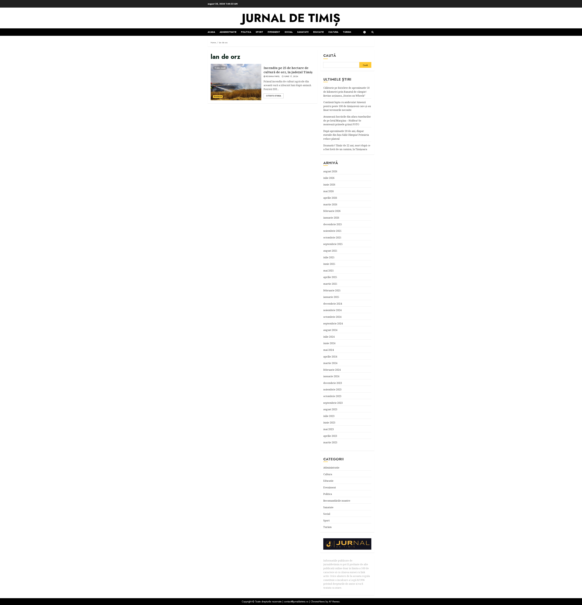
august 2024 (330, 330)
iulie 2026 (328, 178)
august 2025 (330, 250)
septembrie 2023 (333, 402)
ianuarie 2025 (331, 297)
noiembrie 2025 (332, 231)
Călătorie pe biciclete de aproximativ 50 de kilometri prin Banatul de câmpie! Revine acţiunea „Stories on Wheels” (346, 91)
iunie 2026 (329, 184)
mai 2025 (328, 270)
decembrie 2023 (332, 383)
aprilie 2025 (330, 277)
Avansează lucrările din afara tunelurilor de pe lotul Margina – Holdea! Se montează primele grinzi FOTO (347, 120)
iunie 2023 (329, 422)
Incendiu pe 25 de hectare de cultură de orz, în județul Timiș (236, 82)
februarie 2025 (332, 290)
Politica (246, 32)
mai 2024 (328, 350)
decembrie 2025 (332, 224)
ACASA (211, 32)
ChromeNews (318, 601)
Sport (259, 32)
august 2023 (330, 409)
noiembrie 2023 (332, 389)
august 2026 (330, 171)
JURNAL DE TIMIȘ (291, 18)
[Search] (372, 32)
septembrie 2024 (333, 323)
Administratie (228, 32)
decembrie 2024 (332, 303)
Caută (329, 55)
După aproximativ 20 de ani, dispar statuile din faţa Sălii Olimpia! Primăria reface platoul (346, 134)
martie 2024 (330, 363)
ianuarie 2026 (331, 217)
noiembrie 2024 (332, 310)
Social (289, 32)
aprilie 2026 (330, 197)
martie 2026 (330, 204)
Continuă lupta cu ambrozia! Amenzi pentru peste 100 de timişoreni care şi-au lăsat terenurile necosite (347, 106)
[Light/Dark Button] (366, 32)
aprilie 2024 (330, 356)
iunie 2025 (329, 264)
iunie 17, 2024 (291, 76)
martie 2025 (330, 283)
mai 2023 (328, 429)
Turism (347, 32)
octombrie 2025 (332, 237)
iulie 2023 (328, 416)
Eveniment (274, 32)
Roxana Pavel (273, 76)
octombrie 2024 (332, 317)
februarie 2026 (332, 211)
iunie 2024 (329, 343)
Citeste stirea (273, 95)
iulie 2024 (328, 336)
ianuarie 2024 (331, 376)
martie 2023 (330, 442)
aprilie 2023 (330, 436)
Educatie (318, 32)
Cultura (333, 32)
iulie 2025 (328, 257)
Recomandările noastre (336, 500)
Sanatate (303, 32)
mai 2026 (328, 191)
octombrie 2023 (332, 396)
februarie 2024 (332, 369)
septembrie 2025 (333, 244)
